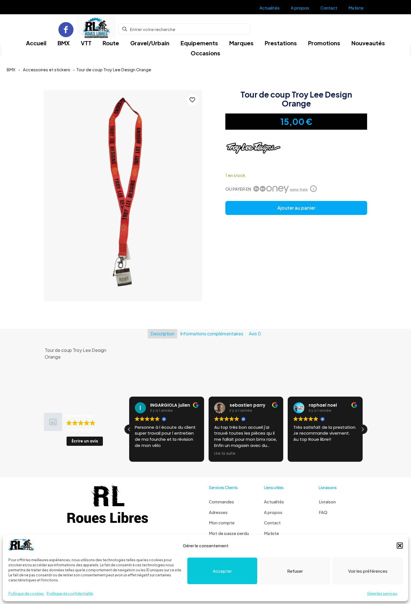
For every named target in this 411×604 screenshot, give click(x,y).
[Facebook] (66, 29)
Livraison (327, 501)
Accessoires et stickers (46, 69)
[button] (400, 545)
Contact (272, 522)
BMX (11, 69)
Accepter (222, 571)
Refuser (295, 571)
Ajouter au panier (296, 208)
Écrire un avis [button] (85, 441)
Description (162, 334)
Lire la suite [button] (224, 453)
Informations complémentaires (211, 334)
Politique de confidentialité (70, 593)
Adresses (218, 512)
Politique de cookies (26, 593)
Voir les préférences (368, 571)
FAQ (323, 512)
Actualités (274, 501)
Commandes (221, 501)
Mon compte (222, 522)
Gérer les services (382, 593)
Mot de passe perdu (229, 533)
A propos (273, 512)
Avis (255, 334)
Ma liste (271, 533)
